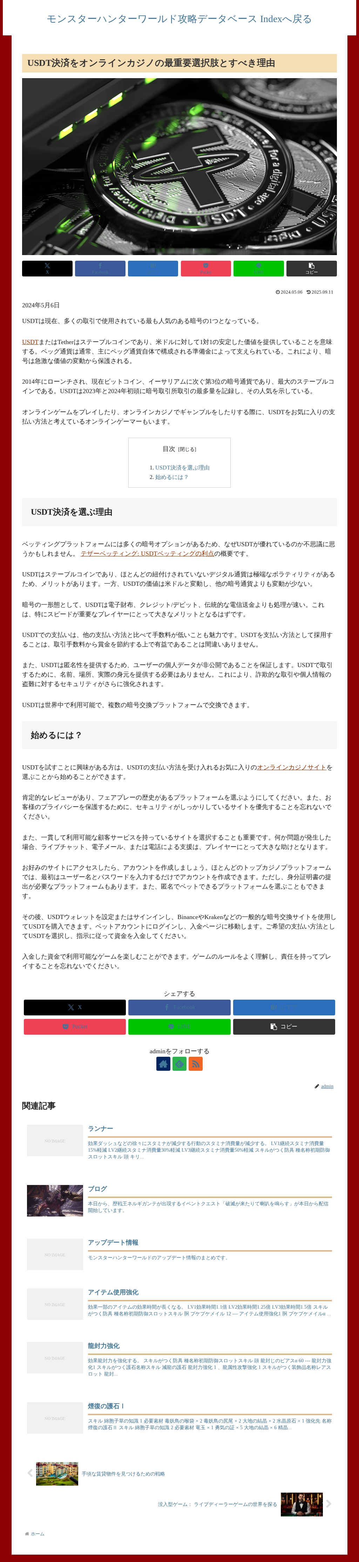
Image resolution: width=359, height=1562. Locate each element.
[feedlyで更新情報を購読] (179, 1064)
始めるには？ (172, 477)
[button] (311, 268)
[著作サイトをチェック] (163, 1064)
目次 (169, 448)
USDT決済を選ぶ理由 (182, 468)
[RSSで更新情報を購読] (196, 1064)
